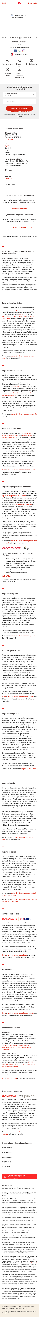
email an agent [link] (11, 1079)
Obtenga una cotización (19, 108)
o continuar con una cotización (19, 112)
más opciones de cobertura (17, 394)
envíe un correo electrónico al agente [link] (20, 697)
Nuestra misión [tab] (25, 236)
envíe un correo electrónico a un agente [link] (21, 470)
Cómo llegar (9, 139)
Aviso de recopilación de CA (26, 1306)
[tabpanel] (19, 156)
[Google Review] (19, 51)
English (4, 3)
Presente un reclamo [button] (19, 208)
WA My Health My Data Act (9, 1306)
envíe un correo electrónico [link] (17, 955)
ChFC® (19, 44)
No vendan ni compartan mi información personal (14, 1308)
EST (19, 159)
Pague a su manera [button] (19, 228)
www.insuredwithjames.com (15, 172)
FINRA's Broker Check (9, 1045)
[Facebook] (15, 51)
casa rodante (28, 433)
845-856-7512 (9, 178)
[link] (31, 63)
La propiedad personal (24, 504)
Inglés (7, 146)
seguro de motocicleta (15, 393)
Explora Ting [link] (6, 576)
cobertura (23, 314)
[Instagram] (23, 51)
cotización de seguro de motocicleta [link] (24, 414)
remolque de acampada (10, 435)
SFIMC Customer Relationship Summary (17, 1063)
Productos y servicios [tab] (10, 236)
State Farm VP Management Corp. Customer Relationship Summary (17, 1047)
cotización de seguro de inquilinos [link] (23, 636)
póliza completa (33, 1262)
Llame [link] (4, 470)
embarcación (27, 435)
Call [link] (3, 1079)
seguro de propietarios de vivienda (14, 496)
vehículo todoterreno (9, 438)
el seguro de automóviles (22, 310)
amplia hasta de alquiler (17, 316)
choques (5, 316)
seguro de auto (17, 386)
